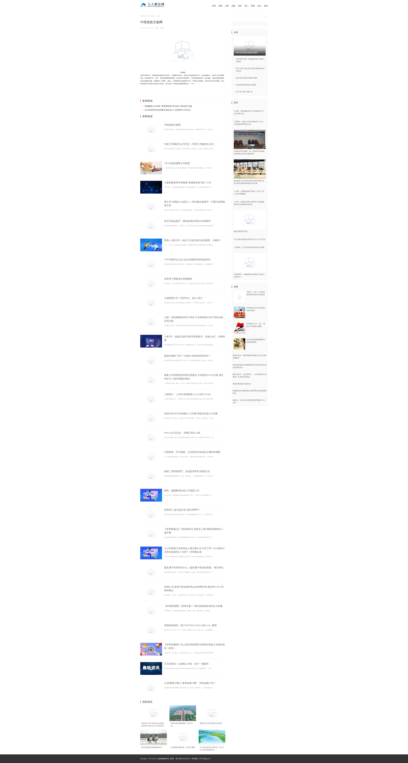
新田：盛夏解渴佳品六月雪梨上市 (181, 490)
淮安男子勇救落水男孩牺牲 (178, 278)
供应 (240, 6)
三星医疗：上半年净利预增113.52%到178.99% (187, 394)
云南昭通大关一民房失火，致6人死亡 (183, 298)
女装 (227, 6)
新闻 (253, 6)
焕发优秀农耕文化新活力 (242, 384)
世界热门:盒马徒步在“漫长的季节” (182, 509)
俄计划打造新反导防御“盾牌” (247, 78)
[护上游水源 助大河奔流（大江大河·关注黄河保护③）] (212, 744)
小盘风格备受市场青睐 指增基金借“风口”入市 (187, 182)
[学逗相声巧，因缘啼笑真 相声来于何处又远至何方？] (250, 271)
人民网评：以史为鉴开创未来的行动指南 (249, 247)
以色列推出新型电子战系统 (246, 85)
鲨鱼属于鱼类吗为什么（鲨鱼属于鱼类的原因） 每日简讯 (193, 567)
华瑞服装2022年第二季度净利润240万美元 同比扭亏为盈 (168, 106)
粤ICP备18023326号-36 (183, 758)
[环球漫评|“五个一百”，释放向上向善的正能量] (239, 333)
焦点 (259, 6)
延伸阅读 (147, 100)
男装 (220, 6)
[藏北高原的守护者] (250, 228)
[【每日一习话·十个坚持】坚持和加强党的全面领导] (239, 302)
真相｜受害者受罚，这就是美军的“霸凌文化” (187, 471)
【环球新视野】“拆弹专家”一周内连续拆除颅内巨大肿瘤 (193, 606)
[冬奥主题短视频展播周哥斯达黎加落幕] (239, 349)
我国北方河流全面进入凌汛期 (211, 723)
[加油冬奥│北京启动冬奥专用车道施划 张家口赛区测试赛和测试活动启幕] (250, 178)
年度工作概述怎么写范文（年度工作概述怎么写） (190, 144)
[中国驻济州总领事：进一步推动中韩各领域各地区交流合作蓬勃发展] (250, 148)
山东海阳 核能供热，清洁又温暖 (183, 747)
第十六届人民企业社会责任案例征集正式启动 (250, 70)
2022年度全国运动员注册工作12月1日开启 (249, 239)
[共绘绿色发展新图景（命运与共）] (182, 720)
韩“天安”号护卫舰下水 (244, 92)
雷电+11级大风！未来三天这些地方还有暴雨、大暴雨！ (193, 240)
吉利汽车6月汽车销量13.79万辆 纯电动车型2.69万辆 (190, 413)
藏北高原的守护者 (240, 231)
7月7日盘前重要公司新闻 (177, 163)
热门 (246, 6)
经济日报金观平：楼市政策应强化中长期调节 (187, 221)
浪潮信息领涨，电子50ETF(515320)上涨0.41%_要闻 (190, 625)
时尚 (214, 6)
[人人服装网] (149, 5)
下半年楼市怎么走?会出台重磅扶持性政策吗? (187, 259)
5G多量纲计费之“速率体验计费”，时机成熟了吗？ (190, 683)
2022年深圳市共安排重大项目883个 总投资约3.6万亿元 (167, 110)
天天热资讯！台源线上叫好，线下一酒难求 (186, 663)
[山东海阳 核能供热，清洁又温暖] (182, 744)
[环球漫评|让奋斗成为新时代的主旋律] (239, 317)
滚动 (266, 6)
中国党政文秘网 (172, 124)
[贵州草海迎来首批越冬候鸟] (153, 744)
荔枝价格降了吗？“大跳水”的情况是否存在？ (187, 355)
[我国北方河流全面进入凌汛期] (212, 720)
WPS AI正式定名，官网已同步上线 (182, 432)
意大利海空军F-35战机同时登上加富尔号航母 (250, 60)
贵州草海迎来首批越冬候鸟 (151, 747)
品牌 (233, 6)
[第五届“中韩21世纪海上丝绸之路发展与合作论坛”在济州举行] (153, 720)
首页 (149, 16)
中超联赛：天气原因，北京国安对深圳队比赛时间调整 (192, 452)
